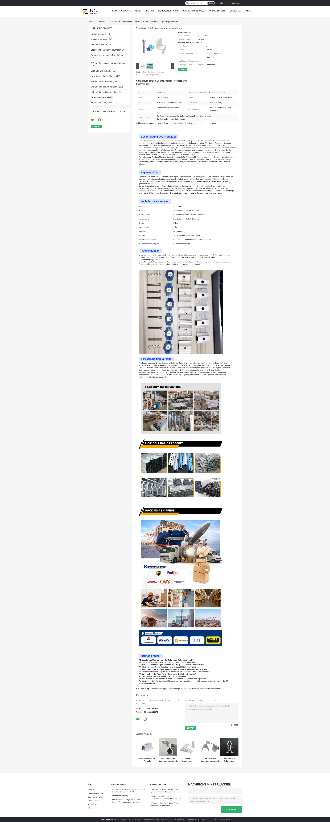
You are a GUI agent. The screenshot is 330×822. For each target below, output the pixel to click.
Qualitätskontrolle (193, 11)
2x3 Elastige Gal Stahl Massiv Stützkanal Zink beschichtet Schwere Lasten (166, 798)
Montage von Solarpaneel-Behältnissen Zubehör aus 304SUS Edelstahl (229, 759)
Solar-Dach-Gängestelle (102, 103)
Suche (211, 3)
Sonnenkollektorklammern (210, 689)
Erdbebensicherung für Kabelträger (107, 55)
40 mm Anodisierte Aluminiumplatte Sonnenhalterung (187, 759)
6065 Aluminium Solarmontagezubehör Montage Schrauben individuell (168, 759)
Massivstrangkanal (99, 39)
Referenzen (224, 3)
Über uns (149, 11)
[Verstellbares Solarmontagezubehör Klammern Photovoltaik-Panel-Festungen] (210, 747)
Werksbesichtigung (168, 11)
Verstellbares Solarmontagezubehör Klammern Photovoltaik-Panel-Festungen (210, 759)
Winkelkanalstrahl (99, 44)
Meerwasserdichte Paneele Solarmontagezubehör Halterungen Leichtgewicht (147, 759)
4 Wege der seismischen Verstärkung (108, 63)
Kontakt (182, 70)
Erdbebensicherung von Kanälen (106, 50)
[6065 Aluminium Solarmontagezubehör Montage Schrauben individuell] (168, 747)
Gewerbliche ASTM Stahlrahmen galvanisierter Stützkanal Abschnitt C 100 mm (166, 791)
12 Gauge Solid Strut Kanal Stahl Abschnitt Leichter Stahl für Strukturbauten (164, 805)
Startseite (91, 22)
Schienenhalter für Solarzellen (105, 87)
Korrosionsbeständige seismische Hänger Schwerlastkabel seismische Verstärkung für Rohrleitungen (127, 801)
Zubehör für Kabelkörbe (102, 81)
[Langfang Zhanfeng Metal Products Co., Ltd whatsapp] (101, 119)
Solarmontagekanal (100, 97)
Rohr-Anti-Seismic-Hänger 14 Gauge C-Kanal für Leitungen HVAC (128, 790)
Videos (137, 11)
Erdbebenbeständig (120, 796)
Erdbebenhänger (98, 34)
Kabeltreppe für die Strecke (103, 76)
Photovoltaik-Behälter (190, 689)
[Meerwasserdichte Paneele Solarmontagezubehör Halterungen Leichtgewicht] (147, 747)
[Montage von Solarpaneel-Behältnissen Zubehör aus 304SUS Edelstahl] (229, 747)
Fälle (248, 11)
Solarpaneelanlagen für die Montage (165, 689)
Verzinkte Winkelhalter (101, 71)
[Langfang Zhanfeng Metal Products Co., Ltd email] (94, 119)
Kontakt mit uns (216, 11)
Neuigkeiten (235, 11)
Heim (114, 11)
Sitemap (91, 808)
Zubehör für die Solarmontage (119, 22)
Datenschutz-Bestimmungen (112, 819)
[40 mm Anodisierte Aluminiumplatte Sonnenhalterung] (187, 747)
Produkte (126, 11)
